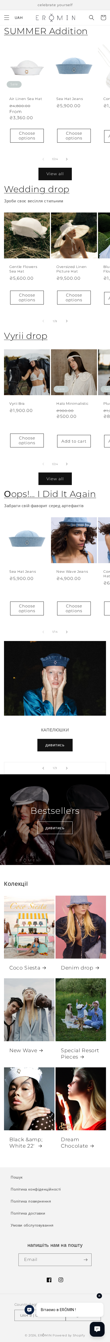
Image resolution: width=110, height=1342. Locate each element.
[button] (7, 17)
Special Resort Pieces (80, 1053)
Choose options (27, 136)
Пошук (17, 1177)
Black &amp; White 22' (25, 1142)
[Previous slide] (43, 768)
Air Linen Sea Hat (25, 99)
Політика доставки (28, 1213)
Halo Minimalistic (72, 403)
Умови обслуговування (32, 1225)
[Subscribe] (85, 1259)
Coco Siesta (24, 968)
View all (55, 173)
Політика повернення (31, 1201)
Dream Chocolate (74, 1142)
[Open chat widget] (97, 1329)
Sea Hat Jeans (69, 99)
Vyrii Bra (17, 403)
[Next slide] (67, 768)
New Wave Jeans (72, 571)
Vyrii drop (26, 335)
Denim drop (77, 968)
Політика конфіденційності (36, 1189)
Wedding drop (36, 189)
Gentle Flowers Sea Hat (23, 269)
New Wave (23, 1050)
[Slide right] (67, 159)
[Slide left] (43, 159)
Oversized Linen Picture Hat (71, 269)
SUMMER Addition (46, 31)
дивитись (55, 744)
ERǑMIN (45, 1335)
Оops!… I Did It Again (50, 493)
